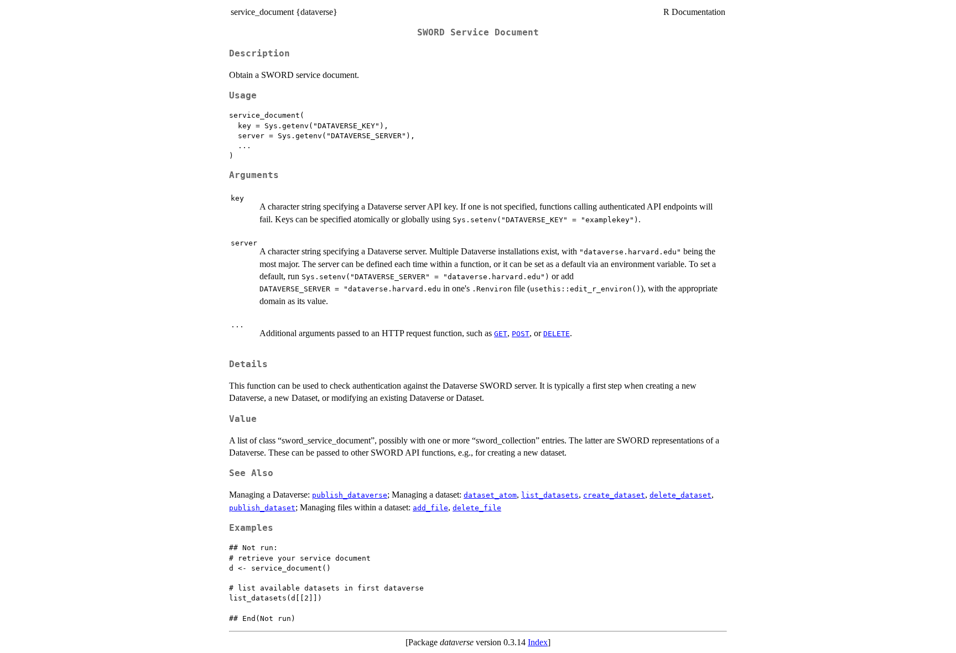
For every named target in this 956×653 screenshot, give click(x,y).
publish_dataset (262, 508)
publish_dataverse (349, 495)
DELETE (556, 334)
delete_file (477, 508)
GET (500, 334)
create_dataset (614, 495)
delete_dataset (680, 495)
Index (538, 642)
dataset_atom (490, 495)
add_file (430, 508)
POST (520, 334)
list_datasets (550, 495)
